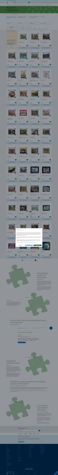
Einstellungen (20, 245)
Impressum (34, 242)
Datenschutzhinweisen (28, 242)
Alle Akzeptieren (38, 245)
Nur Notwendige (29, 245)
